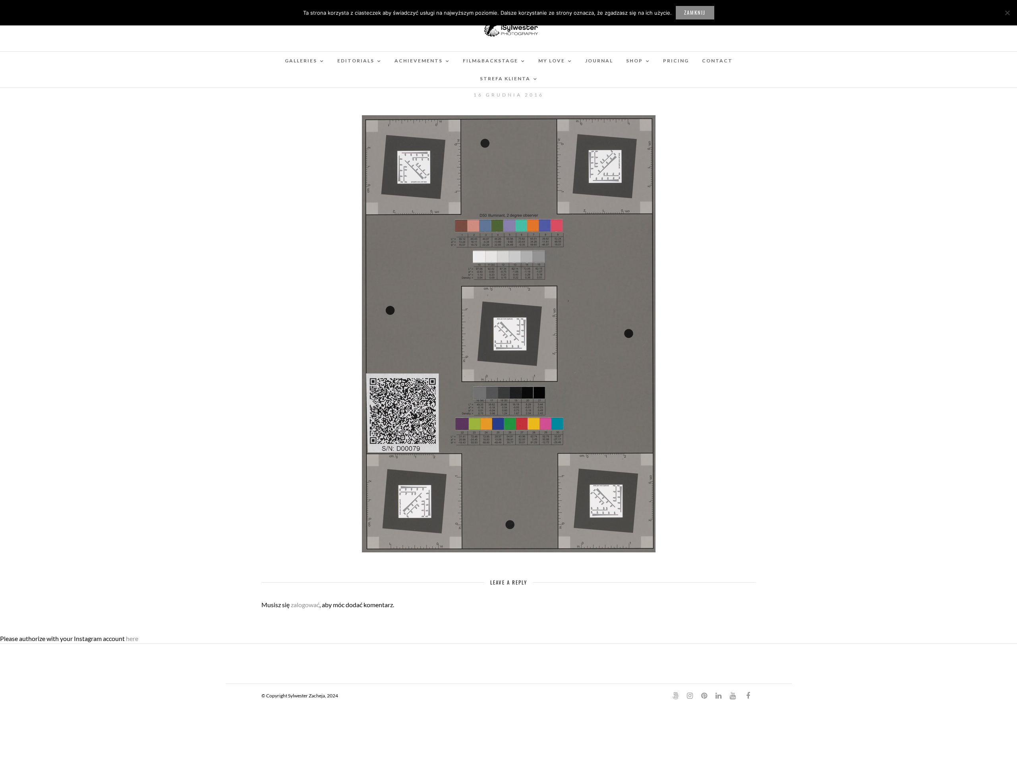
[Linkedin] (718, 696)
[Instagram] (689, 696)
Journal (599, 61)
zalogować (305, 604)
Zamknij (695, 12)
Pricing (676, 61)
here (132, 638)
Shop (634, 61)
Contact (717, 61)
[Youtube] (732, 696)
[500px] (675, 696)
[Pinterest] (704, 696)
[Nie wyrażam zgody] (1007, 13)
